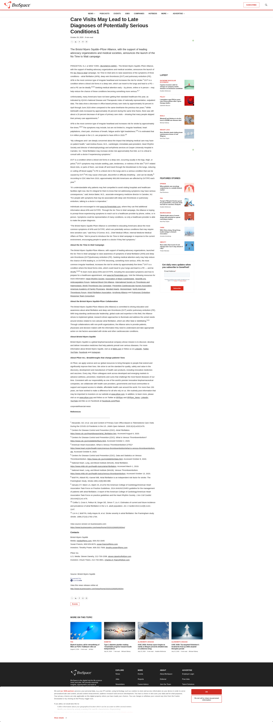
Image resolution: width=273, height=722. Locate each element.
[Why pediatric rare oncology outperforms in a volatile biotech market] (189, 187)
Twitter (146, 349)
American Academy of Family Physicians (87, 289)
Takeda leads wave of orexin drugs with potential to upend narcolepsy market (170, 217)
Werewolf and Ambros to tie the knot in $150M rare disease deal (170, 119)
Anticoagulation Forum (80, 282)
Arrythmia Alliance (120, 292)
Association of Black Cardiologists (119, 279)
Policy (162, 97)
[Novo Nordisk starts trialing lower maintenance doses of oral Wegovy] (189, 134)
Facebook (83, 352)
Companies (139, 13)
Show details (59, 718)
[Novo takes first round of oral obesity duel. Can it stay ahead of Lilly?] (189, 246)
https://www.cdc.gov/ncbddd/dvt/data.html (105, 459)
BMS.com (117, 349)
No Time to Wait (80, 73)
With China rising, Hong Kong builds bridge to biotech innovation (170, 232)
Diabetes (107, 642)
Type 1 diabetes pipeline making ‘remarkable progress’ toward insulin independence (118, 647)
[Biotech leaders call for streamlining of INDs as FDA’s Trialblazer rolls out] (86, 631)
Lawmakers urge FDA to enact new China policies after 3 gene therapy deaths (170, 101)
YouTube (74, 352)
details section (127, 712)
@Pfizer (119, 397)
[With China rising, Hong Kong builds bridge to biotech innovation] (189, 231)
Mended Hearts (112, 289)
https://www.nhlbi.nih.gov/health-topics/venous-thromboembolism (98, 474)
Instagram (96, 352)
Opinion (163, 184)
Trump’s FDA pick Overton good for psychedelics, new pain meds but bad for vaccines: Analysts (171, 202)
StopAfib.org (140, 279)
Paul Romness (164, 192)
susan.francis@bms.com (107, 544)
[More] (94, 13)
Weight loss (165, 130)
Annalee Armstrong (165, 236)
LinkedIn (138, 349)
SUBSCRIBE (251, 5)
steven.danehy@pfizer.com (119, 556)
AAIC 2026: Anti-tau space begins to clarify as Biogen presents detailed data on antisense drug (153, 647)
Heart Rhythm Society (95, 279)
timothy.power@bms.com (116, 548)
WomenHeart (125, 289)
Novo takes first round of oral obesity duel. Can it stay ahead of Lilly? (171, 246)
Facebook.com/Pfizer (111, 401)
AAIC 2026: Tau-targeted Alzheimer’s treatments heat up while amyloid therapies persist (185, 647)
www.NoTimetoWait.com (110, 207)
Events (117, 13)
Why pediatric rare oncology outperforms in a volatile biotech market (171, 188)
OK (206, 692)
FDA (161, 198)
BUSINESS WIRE (108, 66)
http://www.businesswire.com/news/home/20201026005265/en (96, 589)
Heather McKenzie (165, 91)
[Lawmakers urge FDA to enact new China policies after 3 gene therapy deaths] (189, 101)
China (162, 227)
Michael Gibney (164, 123)
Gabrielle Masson (165, 105)
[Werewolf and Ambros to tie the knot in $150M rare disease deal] (189, 120)
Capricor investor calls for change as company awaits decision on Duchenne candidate (171, 86)
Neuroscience (165, 213)
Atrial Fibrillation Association (99, 292)
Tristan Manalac (164, 251)
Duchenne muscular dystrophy (168, 81)
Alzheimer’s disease (146, 642)
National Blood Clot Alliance (102, 282)
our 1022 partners (67, 691)
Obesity (163, 242)
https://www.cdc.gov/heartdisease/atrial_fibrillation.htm (93, 434)
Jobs (127, 13)
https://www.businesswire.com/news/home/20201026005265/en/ (97, 527)
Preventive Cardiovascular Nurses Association (132, 286)
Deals (162, 116)
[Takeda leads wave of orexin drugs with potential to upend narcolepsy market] (189, 217)
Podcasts (104, 13)
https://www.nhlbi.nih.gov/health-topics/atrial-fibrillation (93, 466)
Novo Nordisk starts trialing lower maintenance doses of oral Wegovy (171, 134)
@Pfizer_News (133, 397)
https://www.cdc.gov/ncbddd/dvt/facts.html (88, 441)
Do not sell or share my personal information (207, 699)
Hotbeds (153, 13)
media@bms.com (84, 541)
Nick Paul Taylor (164, 138)
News (90, 13)
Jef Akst (91, 649)
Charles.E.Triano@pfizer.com (117, 560)
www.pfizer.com (118, 394)
